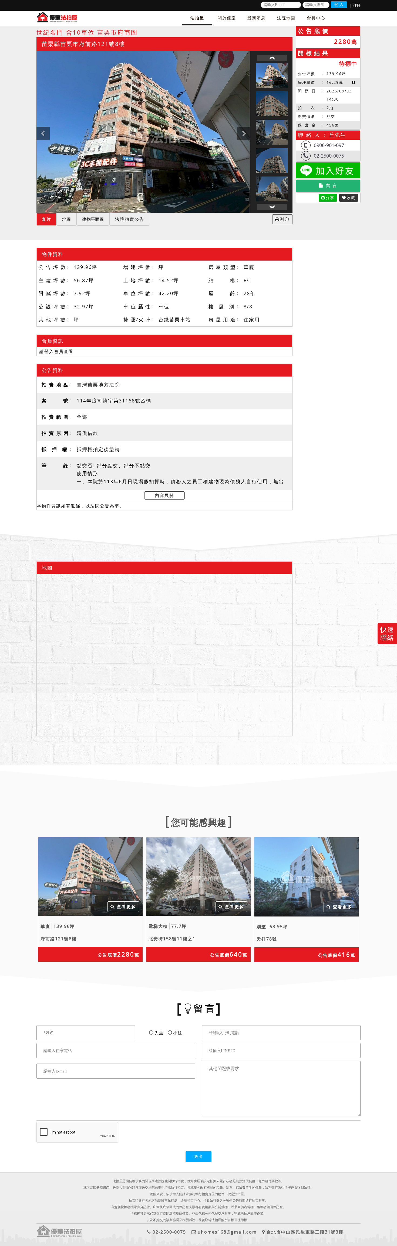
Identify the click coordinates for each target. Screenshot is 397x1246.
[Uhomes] (143, 132)
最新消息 (256, 18)
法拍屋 (197, 18)
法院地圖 (286, 18)
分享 (330, 197)
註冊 (357, 5)
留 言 (331, 185)
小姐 (177, 1032)
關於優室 (227, 18)
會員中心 (316, 18)
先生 (159, 1032)
